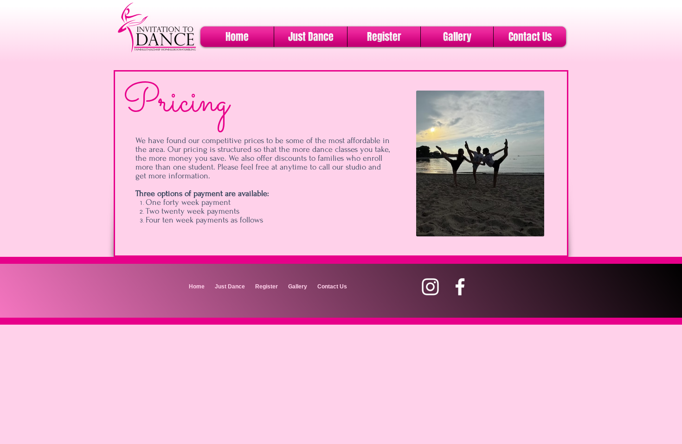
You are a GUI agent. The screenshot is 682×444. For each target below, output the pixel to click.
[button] (311, 36)
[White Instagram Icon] (430, 286)
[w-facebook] (460, 286)
